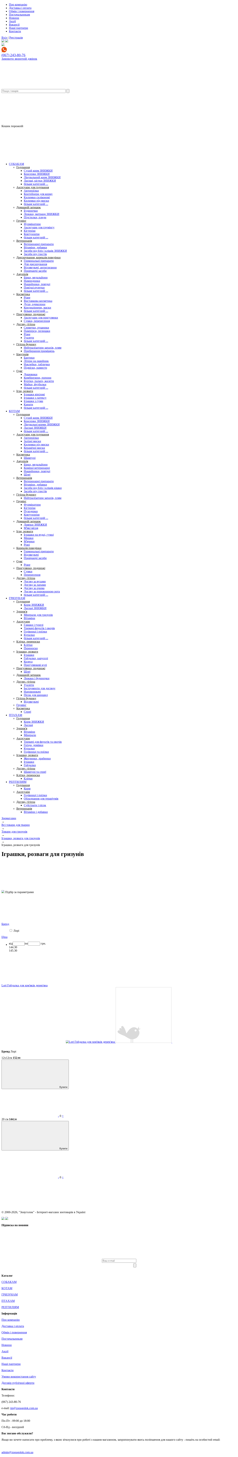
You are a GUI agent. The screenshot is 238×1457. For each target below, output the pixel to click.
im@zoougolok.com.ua (24, 1408)
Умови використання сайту (18, 1376)
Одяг (19, 371)
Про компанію (18, 4)
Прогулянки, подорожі (30, 314)
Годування (23, 167)
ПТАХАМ (15, 715)
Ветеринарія (24, 240)
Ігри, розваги (24, 391)
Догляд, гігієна (25, 324)
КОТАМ (14, 411)
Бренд (5, 924)
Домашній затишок (28, 207)
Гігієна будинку (26, 344)
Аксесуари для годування (32, 187)
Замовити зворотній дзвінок (19, 58)
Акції (12, 21)
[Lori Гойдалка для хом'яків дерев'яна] (91, 1041)
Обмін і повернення (21, 11)
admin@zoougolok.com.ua (17, 1452)
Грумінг (21, 220)
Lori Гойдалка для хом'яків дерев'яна (24, 985)
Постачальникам (19, 14)
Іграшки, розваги (27, 651)
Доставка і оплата (20, 7)
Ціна (4, 937)
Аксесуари (23, 621)
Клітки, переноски (28, 641)
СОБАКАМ (16, 164)
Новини (14, 17)
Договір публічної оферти (17, 1382)
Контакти (15, 31)
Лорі (16, 930)
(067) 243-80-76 (13, 55)
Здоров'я (21, 611)
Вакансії (14, 24)
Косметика (23, 294)
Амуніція (22, 274)
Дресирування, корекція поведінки (38, 257)
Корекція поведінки (28, 548)
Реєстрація (16, 37)
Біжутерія (22, 354)
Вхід (4, 37)
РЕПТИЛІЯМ (17, 781)
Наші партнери (18, 28)
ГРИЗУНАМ (17, 598)
